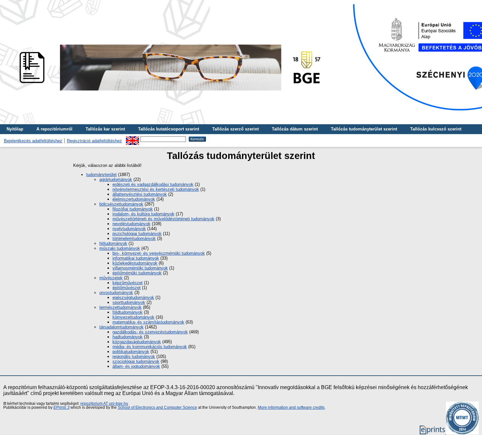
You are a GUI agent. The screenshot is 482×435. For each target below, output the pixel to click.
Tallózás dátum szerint (295, 129)
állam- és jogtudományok (136, 366)
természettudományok (120, 307)
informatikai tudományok (135, 258)
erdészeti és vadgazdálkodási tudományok (152, 184)
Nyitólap (15, 129)
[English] (132, 138)
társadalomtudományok (121, 327)
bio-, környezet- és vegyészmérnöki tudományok (158, 253)
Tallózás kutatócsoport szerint (168, 129)
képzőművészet (127, 282)
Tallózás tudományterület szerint (364, 129)
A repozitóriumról (54, 129)
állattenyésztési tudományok (139, 194)
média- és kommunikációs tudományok (149, 346)
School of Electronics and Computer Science (157, 407)
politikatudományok (130, 351)
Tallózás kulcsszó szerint (435, 129)
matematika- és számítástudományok (148, 322)
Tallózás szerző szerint (235, 129)
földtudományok (127, 312)
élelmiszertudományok (133, 199)
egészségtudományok (133, 297)
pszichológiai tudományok (137, 233)
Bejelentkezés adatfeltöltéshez (33, 140)
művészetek (111, 277)
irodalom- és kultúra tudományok (143, 213)
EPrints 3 (61, 407)
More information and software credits (291, 407)
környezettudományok (133, 317)
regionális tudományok (133, 356)
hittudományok (113, 243)
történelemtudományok (134, 238)
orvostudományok (116, 292)
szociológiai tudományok (135, 361)
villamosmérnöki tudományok (140, 268)
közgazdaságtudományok (136, 341)
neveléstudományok (131, 223)
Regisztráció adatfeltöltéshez (94, 140)
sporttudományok (128, 302)
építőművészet (126, 287)
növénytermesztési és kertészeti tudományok (155, 189)
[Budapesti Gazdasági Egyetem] (167, 92)
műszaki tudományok (119, 248)
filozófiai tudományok (132, 209)
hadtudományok (127, 336)
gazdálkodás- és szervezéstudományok (150, 331)
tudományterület (101, 174)
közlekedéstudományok (134, 263)
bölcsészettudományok (121, 204)
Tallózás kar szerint (105, 129)
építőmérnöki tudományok (137, 272)
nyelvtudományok (129, 228)
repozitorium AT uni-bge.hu (104, 403)
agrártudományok (115, 179)
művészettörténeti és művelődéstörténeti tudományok (163, 218)
